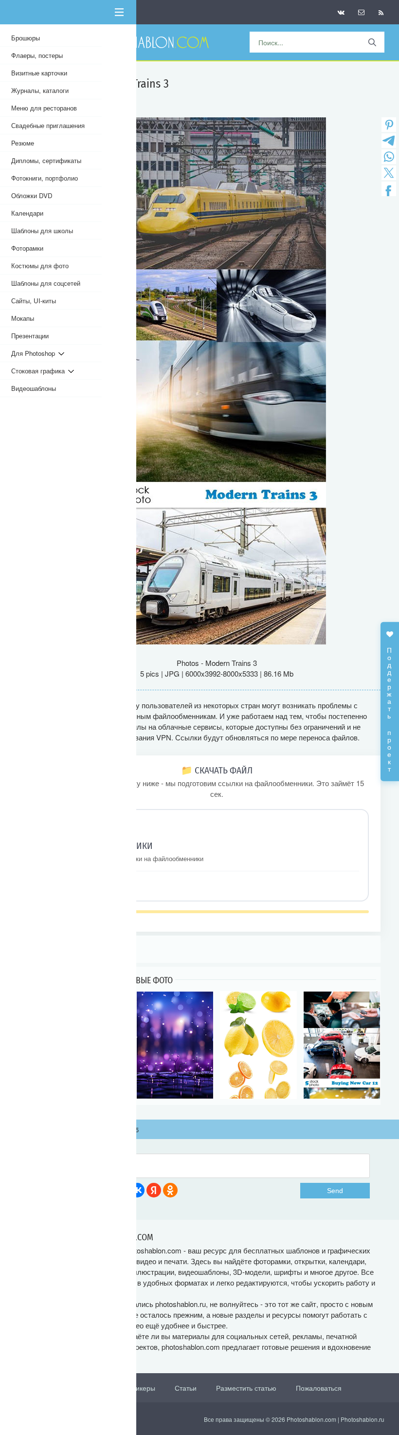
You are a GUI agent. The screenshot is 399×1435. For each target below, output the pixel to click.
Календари (27, 213)
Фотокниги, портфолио (44, 178)
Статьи (186, 1388)
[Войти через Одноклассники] (170, 1190)
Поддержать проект (390, 705)
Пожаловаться (319, 1388)
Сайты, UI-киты (33, 300)
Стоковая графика (39, 370)
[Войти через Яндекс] (153, 1190)
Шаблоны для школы (42, 230)
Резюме (22, 142)
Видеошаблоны (33, 388)
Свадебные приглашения (48, 125)
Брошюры (25, 37)
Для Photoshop (34, 353)
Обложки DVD (32, 195)
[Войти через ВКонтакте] (137, 1190)
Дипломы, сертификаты (46, 160)
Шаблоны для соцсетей (45, 283)
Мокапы (22, 318)
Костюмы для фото (40, 265)
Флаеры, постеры (37, 55)
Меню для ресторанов (44, 107)
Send (335, 1191)
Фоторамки (27, 248)
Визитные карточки (39, 72)
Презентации (30, 335)
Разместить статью (246, 1388)
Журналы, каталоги (40, 90)
